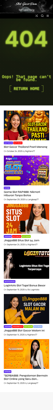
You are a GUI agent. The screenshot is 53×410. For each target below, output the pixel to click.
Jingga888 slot (18, 326)
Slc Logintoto (33, 289)
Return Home (26, 88)
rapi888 (6, 188)
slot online (18, 143)
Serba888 (7, 372)
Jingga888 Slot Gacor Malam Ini (24, 330)
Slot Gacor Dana (26, 4)
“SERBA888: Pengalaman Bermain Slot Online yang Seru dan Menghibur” (26, 379)
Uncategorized (9, 281)
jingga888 (7, 236)
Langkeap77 (33, 199)
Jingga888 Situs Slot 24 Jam (21, 240)
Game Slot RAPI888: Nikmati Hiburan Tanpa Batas (22, 193)
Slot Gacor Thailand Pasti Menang (25, 147)
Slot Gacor (8, 143)
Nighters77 (30, 151)
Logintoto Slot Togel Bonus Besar (24, 285)
